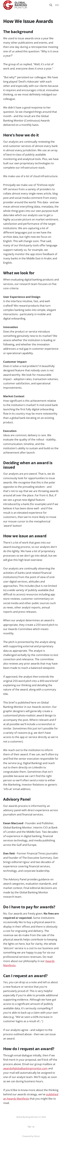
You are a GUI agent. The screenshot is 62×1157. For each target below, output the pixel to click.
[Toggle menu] (57, 5)
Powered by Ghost (31, 1136)
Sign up (31, 1126)
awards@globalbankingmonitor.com (25, 1068)
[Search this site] (50, 5)
